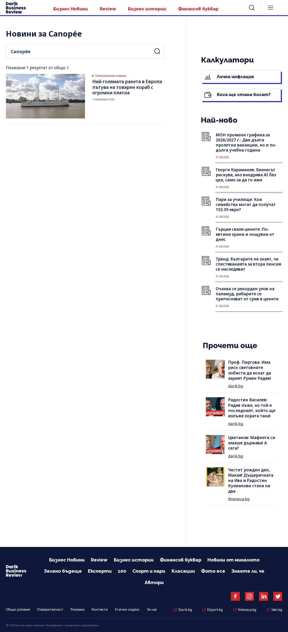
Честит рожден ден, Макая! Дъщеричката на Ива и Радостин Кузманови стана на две (250, 480)
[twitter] (277, 596)
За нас (152, 609)
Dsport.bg (215, 609)
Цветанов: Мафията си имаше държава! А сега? (251, 443)
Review (108, 8)
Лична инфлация (235, 76)
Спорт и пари (148, 571)
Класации (183, 571)
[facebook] (235, 596)
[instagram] (249, 596)
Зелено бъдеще (63, 571)
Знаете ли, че (247, 571)
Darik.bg (185, 609)
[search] (251, 7)
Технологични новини (110, 76)
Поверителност (50, 609)
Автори (154, 582)
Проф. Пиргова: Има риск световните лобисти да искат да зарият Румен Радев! (249, 370)
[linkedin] (263, 596)
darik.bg (235, 385)
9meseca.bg (239, 498)
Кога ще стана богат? (243, 94)
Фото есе (213, 571)
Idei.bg (276, 609)
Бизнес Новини (70, 8)
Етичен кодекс (127, 609)
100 (122, 571)
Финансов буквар (198, 8)
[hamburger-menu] (270, 7)
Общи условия (18, 609)
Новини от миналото (233, 560)
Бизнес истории (147, 8)
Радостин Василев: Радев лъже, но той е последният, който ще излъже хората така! (251, 408)
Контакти (100, 609)
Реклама (77, 609)
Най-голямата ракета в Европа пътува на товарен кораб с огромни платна (127, 87)
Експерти (100, 571)
